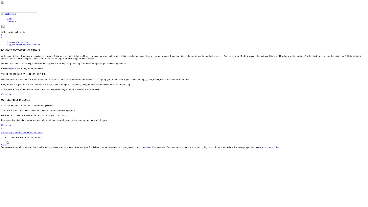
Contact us (12, 21)
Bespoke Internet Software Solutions (23, 44)
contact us (12, 68)
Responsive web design (17, 42)
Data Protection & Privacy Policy (27, 132)
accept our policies (270, 147)
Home (10, 19)
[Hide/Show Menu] (8, 14)
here (149, 147)
